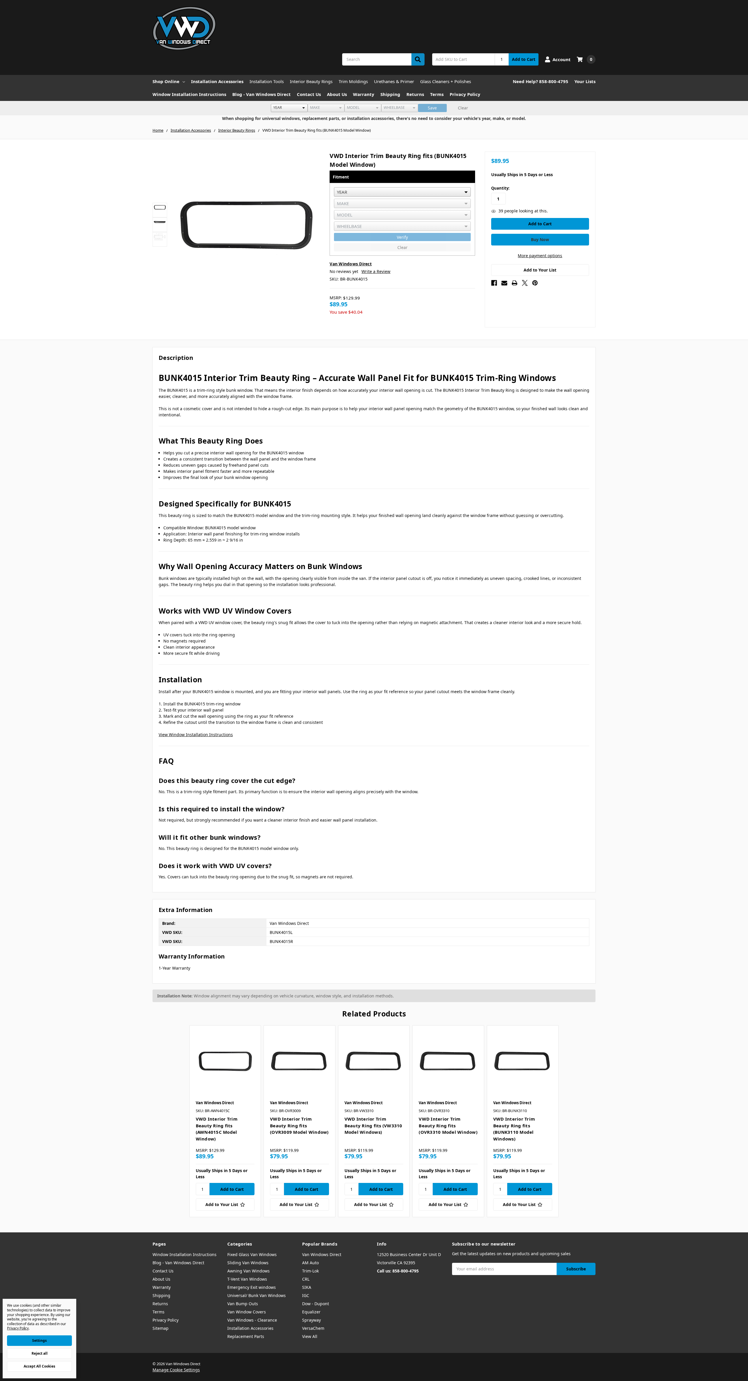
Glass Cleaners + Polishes (445, 81)
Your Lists (584, 81)
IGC (305, 1295)
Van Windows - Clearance (252, 1320)
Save (432, 108)
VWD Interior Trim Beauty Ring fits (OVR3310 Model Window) (448, 1125)
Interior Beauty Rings (311, 81)
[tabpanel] (225, 1121)
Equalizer (311, 1312)
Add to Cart (523, 59)
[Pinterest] (535, 283)
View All (309, 1336)
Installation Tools (267, 81)
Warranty (363, 94)
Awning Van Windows (248, 1271)
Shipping (390, 94)
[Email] (504, 283)
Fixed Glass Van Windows (252, 1254)
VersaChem (313, 1328)
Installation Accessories (217, 81)
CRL (305, 1279)
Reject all (40, 1353)
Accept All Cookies (39, 1366)
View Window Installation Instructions (196, 734)
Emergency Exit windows (251, 1287)
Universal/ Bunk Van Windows (256, 1295)
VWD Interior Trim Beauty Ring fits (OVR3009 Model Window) (299, 1125)
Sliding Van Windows (248, 1262)
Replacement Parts (245, 1336)
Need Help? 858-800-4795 (540, 81)
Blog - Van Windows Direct (261, 94)
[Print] (514, 283)
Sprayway (311, 1320)
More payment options (540, 255)
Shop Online (166, 81)
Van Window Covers (246, 1312)
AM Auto (310, 1262)
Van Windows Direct (321, 1254)
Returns (415, 94)
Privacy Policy (465, 94)
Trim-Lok (310, 1271)
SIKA (306, 1287)
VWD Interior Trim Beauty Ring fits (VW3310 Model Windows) (373, 1125)
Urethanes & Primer (394, 81)
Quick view (225, 1061)
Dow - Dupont (315, 1303)
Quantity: (500, 188)
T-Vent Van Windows (247, 1279)
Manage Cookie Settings (176, 1370)
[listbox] (289, 108)
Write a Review (375, 271)
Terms (437, 94)
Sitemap (161, 1328)
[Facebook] (494, 283)
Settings (39, 1340)
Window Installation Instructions (189, 94)
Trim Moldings (353, 81)
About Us (337, 94)
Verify (402, 237)
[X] (525, 283)
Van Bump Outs (242, 1303)
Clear (463, 108)
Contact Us (309, 94)
